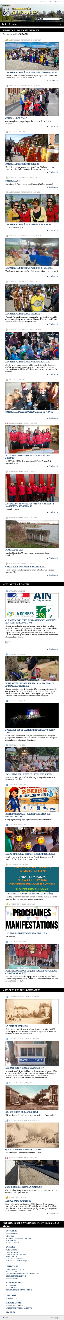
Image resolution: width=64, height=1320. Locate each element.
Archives (10, 1312)
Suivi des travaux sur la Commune (23, 1187)
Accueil (5, 1318)
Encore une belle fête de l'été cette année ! (28, 774)
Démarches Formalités (15, 1259)
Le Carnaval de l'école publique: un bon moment (31, 72)
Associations (11, 1272)
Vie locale (12, 132)
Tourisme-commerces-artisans (19, 1238)
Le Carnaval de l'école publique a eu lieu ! (28, 362)
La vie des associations (17, 563)
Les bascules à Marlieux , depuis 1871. (25, 1068)
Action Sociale (12, 1299)
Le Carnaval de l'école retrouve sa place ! (28, 224)
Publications (11, 1250)
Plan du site (58, 2)
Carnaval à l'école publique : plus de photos (29, 412)
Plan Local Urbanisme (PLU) (18, 1261)
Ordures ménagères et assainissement (22, 1274)
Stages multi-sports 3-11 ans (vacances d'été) (29, 893)
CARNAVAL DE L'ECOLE (16, 118)
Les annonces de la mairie (18, 423)
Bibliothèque (11, 1256)
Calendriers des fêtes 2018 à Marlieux (25, 566)
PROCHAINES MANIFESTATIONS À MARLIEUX (26, 933)
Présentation (12, 1234)
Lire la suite (52, 81)
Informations (14, 864)
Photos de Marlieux (16, 1083)
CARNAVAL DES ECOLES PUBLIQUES (22, 164)
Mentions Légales (46, 2)
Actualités (13, 591)
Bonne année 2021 (14, 550)
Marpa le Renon (12, 1243)
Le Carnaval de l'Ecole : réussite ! (23, 314)
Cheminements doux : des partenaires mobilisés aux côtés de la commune (30, 621)
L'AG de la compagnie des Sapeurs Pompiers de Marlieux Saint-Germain (29, 505)
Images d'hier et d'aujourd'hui (21, 1112)
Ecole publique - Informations (20, 40)
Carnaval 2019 (13, 181)
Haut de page (54, 1318)
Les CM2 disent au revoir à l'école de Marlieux (30, 854)
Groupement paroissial (16, 1276)
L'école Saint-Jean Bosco (18, 1201)
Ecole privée (13, 1197)
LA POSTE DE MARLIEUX (16, 1026)
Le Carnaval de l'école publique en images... (29, 268)
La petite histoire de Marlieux (20, 997)
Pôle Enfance (11, 1288)
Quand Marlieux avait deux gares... (24, 1149)
